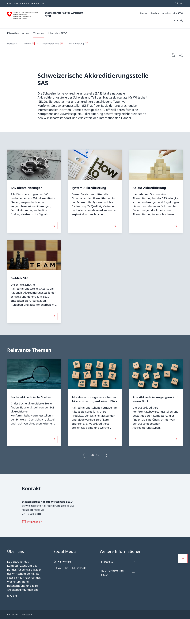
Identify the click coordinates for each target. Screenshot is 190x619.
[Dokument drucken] (173, 55)
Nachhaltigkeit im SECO (112, 572)
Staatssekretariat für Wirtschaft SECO (64, 14)
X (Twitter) (64, 561)
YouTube (63, 568)
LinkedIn (81, 568)
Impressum (26, 614)
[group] (34, 402)
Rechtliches (13, 614)
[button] (38, 33)
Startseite (107, 561)
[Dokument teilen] (181, 55)
